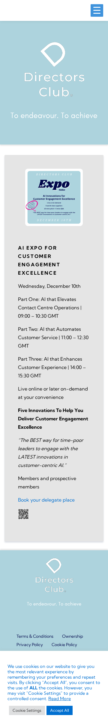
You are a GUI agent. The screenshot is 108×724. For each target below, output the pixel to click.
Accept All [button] (59, 710)
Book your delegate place (46, 500)
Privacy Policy (29, 644)
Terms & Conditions (34, 636)
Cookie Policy (64, 644)
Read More (59, 698)
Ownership (72, 636)
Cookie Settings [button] (27, 710)
